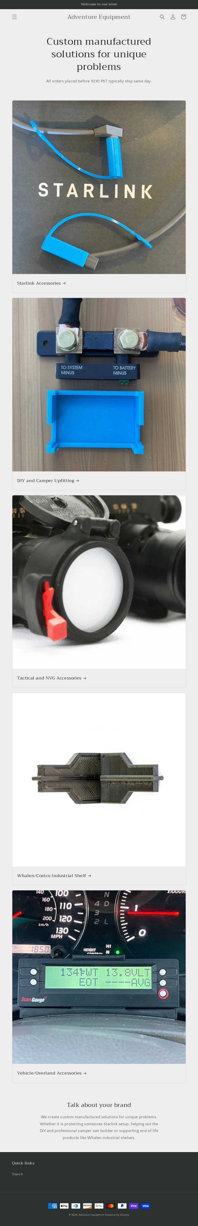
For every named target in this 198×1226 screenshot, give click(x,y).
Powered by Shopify (117, 1215)
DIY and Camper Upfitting (45, 480)
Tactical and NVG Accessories (49, 678)
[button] (14, 17)
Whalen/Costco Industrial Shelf (51, 876)
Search (17, 1174)
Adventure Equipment (91, 1215)
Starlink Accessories (39, 283)
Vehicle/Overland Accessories (49, 1073)
